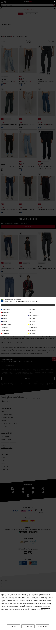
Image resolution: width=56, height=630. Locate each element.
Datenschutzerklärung (41, 609)
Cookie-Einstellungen (45, 608)
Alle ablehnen (28, 626)
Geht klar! (13, 626)
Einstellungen (42, 626)
